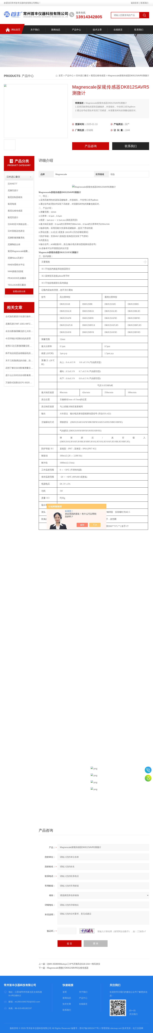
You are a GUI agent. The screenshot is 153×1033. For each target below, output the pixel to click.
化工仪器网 (138, 1028)
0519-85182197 (148, 770)
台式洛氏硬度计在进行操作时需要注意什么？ (19, 316)
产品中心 (76, 29)
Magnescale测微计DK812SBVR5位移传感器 (67, 968)
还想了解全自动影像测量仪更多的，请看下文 (19, 368)
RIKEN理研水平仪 (16, 264)
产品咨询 (91, 146)
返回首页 (135, 3)
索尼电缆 (12, 204)
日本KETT (12, 184)
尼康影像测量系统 (16, 237)
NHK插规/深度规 (15, 271)
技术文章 (97, 29)
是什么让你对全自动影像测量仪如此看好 (19, 375)
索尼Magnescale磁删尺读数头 (20, 251)
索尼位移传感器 (98, 75)
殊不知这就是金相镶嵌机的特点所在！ (19, 353)
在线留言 (118, 29)
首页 (61, 75)
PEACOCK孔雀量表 (17, 278)
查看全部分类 (19, 291)
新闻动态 (55, 29)
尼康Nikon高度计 (16, 258)
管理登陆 (105, 1028)
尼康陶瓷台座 (14, 244)
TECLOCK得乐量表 (17, 285)
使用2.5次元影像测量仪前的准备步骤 (19, 346)
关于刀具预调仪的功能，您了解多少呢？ (19, 360)
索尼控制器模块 (15, 197)
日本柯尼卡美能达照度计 (19, 224)
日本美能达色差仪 (16, 231)
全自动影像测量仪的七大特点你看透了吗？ (19, 331)
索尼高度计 (13, 217)
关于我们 (34, 29)
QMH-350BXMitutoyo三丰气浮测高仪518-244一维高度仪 (73, 964)
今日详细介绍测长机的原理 (18, 338)
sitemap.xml (116, 1028)
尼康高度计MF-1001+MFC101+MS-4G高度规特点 (19, 324)
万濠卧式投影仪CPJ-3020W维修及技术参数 (19, 382)
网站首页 (15, 29)
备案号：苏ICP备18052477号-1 (86, 1028)
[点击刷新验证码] (86, 931)
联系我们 (144, 3)
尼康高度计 (13, 190)
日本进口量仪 (82, 75)
